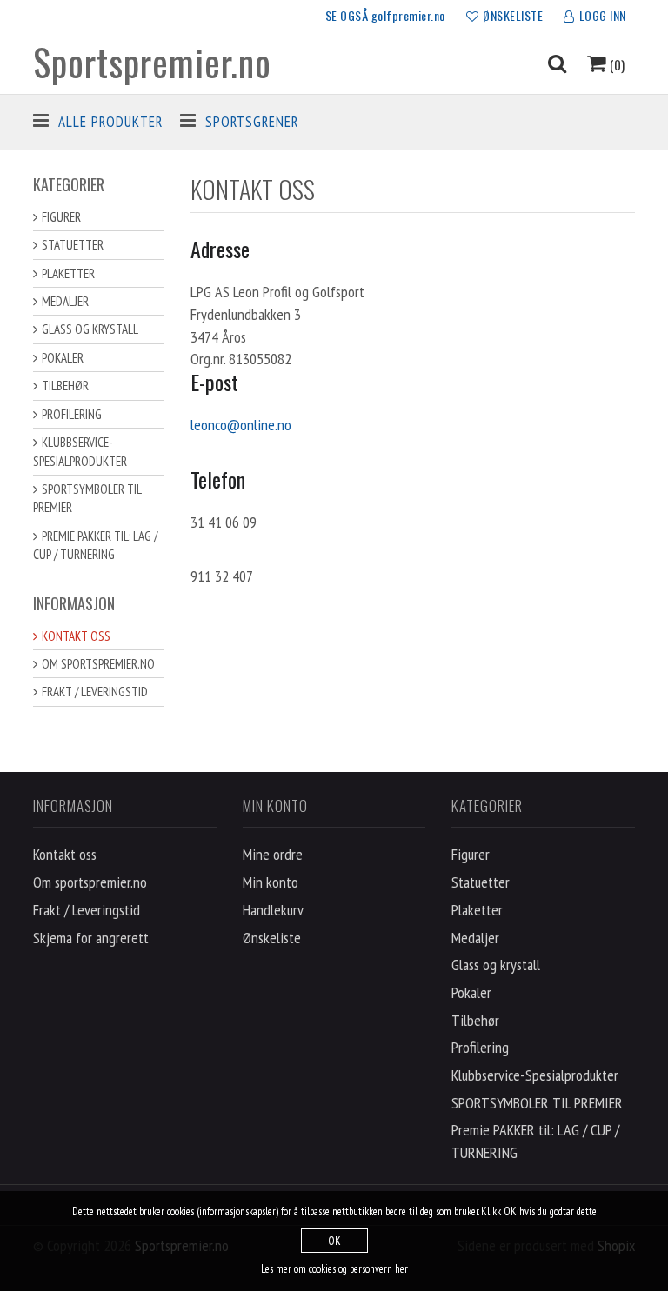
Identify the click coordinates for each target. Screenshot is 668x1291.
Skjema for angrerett (91, 938)
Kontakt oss (76, 636)
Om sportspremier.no (98, 663)
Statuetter (73, 244)
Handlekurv (273, 910)
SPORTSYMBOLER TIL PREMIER (87, 498)
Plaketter (68, 273)
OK (334, 1241)
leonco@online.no (240, 425)
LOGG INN (602, 15)
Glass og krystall (90, 329)
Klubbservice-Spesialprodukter (80, 451)
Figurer (61, 217)
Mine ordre (273, 854)
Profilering (72, 414)
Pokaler (63, 357)
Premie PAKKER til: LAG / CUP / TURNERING (95, 545)
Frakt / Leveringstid (95, 691)
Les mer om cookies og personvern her (334, 1268)
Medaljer (65, 301)
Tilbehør (65, 385)
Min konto (270, 882)
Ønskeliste (272, 938)
